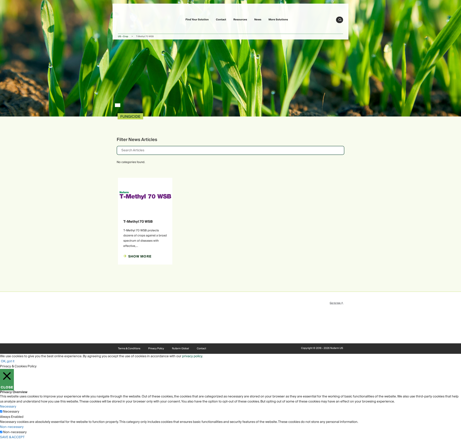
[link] (126, 19)
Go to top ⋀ (336, 303)
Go (340, 20)
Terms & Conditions (129, 348)
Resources (240, 19)
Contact (221, 19)
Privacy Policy (156, 348)
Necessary (11, 411)
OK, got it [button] (7, 361)
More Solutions (278, 19)
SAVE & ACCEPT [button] (12, 437)
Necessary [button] (8, 406)
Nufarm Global (180, 348)
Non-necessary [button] (12, 427)
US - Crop (123, 36)
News (257, 19)
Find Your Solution (197, 19)
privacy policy (192, 356)
